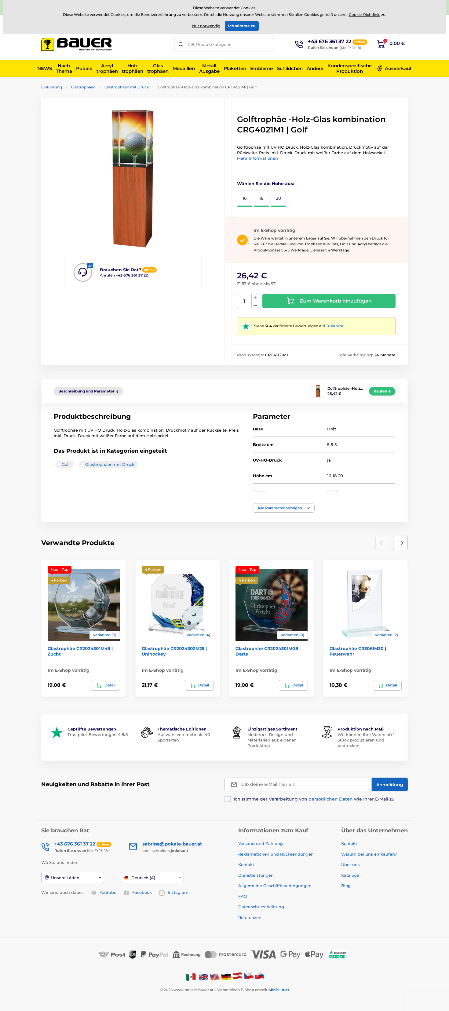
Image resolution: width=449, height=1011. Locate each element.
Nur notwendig (206, 26)
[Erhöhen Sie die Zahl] (255, 297)
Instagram (178, 892)
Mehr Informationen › (258, 158)
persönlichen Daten (330, 799)
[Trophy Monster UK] (203, 976)
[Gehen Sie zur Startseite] (76, 44)
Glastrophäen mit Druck (126, 87)
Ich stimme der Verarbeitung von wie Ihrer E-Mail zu (314, 799)
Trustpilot (335, 326)
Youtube (108, 892)
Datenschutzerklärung (261, 906)
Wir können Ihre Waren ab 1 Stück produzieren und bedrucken (366, 740)
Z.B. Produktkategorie (210, 44)
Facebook (142, 892)
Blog (346, 885)
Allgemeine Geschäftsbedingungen (275, 885)
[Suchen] (181, 44)
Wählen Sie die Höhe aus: (265, 183)
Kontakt (246, 864)
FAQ (242, 896)
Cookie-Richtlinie (364, 14)
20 (278, 198)
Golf (66, 464)
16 (245, 198)
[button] (283, 508)
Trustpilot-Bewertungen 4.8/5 (98, 734)
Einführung (51, 87)
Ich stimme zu (241, 26)
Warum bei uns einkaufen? (369, 854)
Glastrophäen (83, 87)
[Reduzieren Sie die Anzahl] (255, 305)
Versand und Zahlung (260, 843)
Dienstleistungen (256, 875)
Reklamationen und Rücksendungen (276, 854)
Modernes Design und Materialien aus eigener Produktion (271, 740)
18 (261, 198)
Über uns (350, 864)
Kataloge (350, 875)
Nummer (244, 301)
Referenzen (249, 917)
